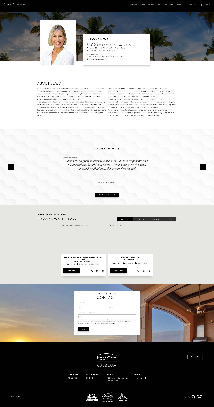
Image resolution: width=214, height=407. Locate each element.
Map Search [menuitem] (133, 5)
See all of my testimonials (106, 195)
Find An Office (195, 357)
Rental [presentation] (156, 219)
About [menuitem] (179, 5)
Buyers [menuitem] (142, 5)
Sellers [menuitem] (151, 5)
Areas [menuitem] (159, 5)
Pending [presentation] (140, 219)
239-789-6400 (118, 56)
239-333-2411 (100, 56)
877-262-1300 (90, 378)
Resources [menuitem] (169, 5)
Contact (207, 5)
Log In (189, 5)
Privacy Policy (112, 323)
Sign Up (196, 5)
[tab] (125, 219)
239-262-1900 (72, 378)
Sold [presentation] (170, 219)
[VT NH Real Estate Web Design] (197, 397)
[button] (11, 167)
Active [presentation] (125, 219)
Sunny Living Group (92, 54)
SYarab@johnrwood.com (99, 59)
